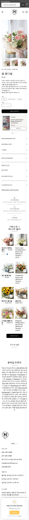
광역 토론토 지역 (21, 368)
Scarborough (6, 392)
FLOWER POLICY (7, 185)
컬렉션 (13, 443)
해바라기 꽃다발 (7, 301)
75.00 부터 (8, 303)
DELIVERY (5, 170)
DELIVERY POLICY (7, 176)
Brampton (13, 375)
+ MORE (4, 150)
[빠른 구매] (11, 243)
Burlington (22, 375)
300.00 (17, 330)
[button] (26, 5)
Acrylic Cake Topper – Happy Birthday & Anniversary (17, 121)
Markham (17, 379)
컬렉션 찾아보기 (14, 336)
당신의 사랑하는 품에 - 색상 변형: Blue (7, 254)
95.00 (17, 257)
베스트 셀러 (7, 69)
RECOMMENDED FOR (8, 138)
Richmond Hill (22, 388)
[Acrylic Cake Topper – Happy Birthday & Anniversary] (6, 123)
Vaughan (9, 379)
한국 (6, 467)
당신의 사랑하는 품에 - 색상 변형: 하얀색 (4, 254)
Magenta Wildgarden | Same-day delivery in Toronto (20, 324)
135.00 (17, 283)
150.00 (7, 277)
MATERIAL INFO (7, 144)
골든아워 (18, 301)
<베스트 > (14, 227)
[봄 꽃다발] (6, 62)
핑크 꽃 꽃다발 (6, 275)
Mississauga (15, 385)
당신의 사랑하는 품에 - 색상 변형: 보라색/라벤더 (5, 254)
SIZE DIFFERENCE (7, 158)
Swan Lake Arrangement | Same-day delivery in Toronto (20, 252)
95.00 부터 (18, 303)
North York (15, 392)
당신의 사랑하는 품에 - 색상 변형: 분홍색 (2, 254)
